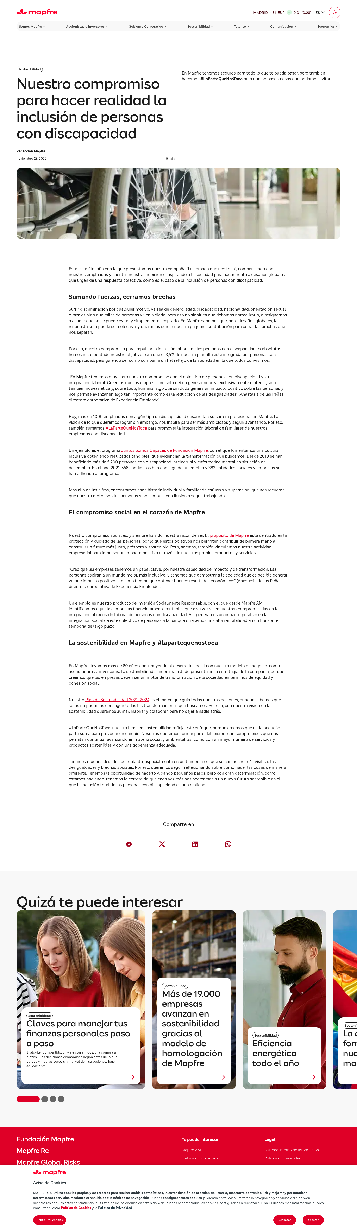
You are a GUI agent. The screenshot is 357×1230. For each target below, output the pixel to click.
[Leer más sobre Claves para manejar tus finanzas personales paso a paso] (81, 1077)
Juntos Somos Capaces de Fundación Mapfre (164, 450)
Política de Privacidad (115, 1208)
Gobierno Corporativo (146, 26)
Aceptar (313, 1220)
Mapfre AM (191, 1149)
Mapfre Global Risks (48, 1162)
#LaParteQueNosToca (126, 428)
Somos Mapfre (30, 26)
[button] (334, 12)
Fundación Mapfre (45, 1139)
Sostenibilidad (198, 26)
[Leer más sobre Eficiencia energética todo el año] (284, 1077)
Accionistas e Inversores (85, 26)
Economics (326, 26)
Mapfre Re (33, 1151)
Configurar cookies (50, 1220)
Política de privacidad (282, 1158)
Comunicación (281, 26)
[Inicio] (37, 12)
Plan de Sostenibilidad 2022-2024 (117, 699)
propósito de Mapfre (229, 535)
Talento (240, 26)
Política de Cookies (76, 1208)
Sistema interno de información (291, 1149)
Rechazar (284, 1220)
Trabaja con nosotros (200, 1158)
